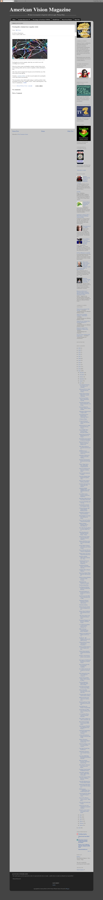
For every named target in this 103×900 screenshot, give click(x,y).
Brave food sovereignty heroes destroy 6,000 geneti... (84, 723)
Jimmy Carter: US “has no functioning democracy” (85, 554)
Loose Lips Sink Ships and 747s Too (84, 502)
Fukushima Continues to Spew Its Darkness (84, 513)
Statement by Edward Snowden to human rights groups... (84, 601)
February (82, 823)
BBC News (18, 30)
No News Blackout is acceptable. (83, 253)
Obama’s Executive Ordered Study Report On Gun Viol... (84, 741)
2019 (79, 360)
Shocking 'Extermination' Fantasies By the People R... (84, 461)
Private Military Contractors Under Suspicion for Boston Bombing (86, 241)
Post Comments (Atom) (23, 134)
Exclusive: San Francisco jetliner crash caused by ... (84, 657)
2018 (79, 362)
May (81, 817)
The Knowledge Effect (84, 585)
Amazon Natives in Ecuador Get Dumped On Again (86, 203)
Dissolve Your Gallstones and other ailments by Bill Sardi (84, 846)
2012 (79, 827)
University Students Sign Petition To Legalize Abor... (84, 477)
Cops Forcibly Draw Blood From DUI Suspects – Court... (85, 795)
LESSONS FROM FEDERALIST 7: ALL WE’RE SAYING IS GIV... (84, 490)
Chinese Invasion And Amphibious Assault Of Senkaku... (84, 807)
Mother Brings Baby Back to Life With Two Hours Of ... (84, 786)
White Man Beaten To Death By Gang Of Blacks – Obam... (83, 533)
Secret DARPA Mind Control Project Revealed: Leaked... (84, 431)
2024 (79, 350)
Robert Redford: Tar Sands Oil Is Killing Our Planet (84, 517)
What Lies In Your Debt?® (84, 837)
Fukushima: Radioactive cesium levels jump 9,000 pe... (84, 456)
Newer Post (15, 131)
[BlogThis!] (37, 86)
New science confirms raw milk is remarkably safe (84, 719)
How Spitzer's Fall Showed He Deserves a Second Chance (85, 661)
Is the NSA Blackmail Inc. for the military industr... (85, 782)
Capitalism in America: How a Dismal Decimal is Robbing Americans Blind (83, 216)
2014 (79, 368)
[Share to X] (39, 86)
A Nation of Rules (83, 419)
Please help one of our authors (86, 226)
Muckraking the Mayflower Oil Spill (84, 582)
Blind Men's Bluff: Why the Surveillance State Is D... (85, 499)
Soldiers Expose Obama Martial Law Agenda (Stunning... (84, 395)
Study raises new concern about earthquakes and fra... (84, 608)
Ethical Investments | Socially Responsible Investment (83, 841)
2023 (79, 352)
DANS (54, 885)
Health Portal (56, 19)
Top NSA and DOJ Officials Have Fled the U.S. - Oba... (84, 558)
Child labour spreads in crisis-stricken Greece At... (84, 753)
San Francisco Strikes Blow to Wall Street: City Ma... (84, 399)
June (81, 815)
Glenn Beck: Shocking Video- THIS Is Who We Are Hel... (84, 774)
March (81, 821)
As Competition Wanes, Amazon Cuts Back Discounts (84, 715)
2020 (79, 358)
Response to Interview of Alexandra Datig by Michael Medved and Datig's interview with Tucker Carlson (83, 292)
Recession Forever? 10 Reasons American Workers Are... (84, 443)
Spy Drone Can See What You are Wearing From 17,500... (84, 597)
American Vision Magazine (40, 9)
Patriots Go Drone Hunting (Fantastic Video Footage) (85, 578)
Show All (89, 851)
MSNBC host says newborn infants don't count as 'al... (84, 452)
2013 (79, 370)
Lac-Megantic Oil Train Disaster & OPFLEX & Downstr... (84, 588)
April (81, 819)
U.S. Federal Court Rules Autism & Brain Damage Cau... (84, 626)
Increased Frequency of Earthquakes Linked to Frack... (84, 593)
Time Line (77, 19)
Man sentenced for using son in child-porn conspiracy (84, 674)
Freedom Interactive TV (24, 19)
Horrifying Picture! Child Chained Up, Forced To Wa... (84, 703)
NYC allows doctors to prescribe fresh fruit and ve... (84, 448)
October (81, 376)
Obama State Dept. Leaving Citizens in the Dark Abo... (84, 691)
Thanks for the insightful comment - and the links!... (82, 315)
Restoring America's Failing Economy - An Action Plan (86, 280)
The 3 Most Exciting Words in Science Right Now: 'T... (85, 529)
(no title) (78, 191)
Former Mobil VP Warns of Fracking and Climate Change (85, 547)
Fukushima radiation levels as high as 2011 (85, 412)
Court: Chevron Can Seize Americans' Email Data (84, 520)
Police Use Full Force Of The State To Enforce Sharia (84, 470)
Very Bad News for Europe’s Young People (84, 707)
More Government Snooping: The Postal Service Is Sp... (84, 762)
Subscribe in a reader (81, 170)
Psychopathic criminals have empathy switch (84, 505)
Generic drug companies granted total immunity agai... (84, 652)
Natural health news (82, 849)
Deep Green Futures (67, 19)
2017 (79, 364)
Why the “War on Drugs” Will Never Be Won (84, 481)
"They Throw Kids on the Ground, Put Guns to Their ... (84, 617)
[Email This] (36, 86)
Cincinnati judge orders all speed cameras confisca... (85, 695)
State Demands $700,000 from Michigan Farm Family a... (84, 727)
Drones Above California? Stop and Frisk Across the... (84, 612)
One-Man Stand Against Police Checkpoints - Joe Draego (85, 404)
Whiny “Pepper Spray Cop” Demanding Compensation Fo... (84, 465)
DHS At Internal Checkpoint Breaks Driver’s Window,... (84, 630)
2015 (79, 366)
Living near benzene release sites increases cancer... (84, 422)
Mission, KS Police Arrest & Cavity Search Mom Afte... (84, 542)
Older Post (70, 131)
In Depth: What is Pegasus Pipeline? (84, 570)
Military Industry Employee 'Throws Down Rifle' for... (83, 524)
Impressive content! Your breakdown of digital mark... (83, 328)
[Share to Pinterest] (42, 86)
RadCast (78, 856)
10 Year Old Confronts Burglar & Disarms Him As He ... (85, 736)
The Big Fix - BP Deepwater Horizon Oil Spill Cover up (84, 639)
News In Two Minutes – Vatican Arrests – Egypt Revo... (84, 799)
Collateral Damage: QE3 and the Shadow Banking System (84, 509)
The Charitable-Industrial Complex (84, 473)
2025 (79, 348)
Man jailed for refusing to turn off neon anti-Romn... (84, 766)
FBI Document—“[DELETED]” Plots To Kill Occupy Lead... (84, 790)
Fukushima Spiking (83, 604)
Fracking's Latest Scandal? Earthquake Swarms (84, 770)
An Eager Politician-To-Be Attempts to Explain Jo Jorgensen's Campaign (83, 179)
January (81, 825)
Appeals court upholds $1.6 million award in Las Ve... (85, 634)
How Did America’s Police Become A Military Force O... (84, 778)
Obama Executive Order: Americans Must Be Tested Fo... (84, 538)
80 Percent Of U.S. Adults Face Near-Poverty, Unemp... (84, 390)
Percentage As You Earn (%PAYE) (41, 19)
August (81, 381)
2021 (79, 356)
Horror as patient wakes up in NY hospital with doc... (84, 648)
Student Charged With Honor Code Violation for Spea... (84, 679)
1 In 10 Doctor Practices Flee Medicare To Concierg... (84, 386)
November (82, 374)
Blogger (67, 888)
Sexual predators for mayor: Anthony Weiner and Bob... (85, 408)
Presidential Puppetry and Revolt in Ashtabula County (84, 621)
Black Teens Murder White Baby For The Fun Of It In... (84, 574)
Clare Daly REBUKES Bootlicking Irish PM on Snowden (85, 757)
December (82, 372)
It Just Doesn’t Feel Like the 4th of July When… (84, 687)
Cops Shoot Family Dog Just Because (84, 749)
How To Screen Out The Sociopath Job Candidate (84, 666)
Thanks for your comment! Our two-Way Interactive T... (83, 322)
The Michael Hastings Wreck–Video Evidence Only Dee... (84, 566)
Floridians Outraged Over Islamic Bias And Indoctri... (84, 485)
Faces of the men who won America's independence (85, 550)
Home (14, 19)
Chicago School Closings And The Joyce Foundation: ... (84, 643)
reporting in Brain (21, 76)
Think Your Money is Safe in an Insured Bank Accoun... (84, 745)
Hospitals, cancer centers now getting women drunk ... (84, 811)
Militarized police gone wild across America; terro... (84, 699)
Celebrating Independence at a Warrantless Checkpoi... (84, 732)
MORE (25, 82)
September (82, 378)
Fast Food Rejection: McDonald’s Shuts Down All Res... (83, 683)
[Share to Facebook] (40, 86)
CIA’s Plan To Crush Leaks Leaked (84, 803)
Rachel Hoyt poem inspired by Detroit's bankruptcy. (85, 439)
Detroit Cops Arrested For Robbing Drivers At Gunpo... (84, 435)
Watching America (82, 834)
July (81, 383)
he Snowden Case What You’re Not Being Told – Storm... (85, 711)
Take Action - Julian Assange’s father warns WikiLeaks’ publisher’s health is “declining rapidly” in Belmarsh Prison (83, 265)
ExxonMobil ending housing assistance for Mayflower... (84, 495)
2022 (79, 354)
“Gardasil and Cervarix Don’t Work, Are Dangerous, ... (84, 562)
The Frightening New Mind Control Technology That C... (84, 416)
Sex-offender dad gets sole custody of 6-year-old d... (84, 670)
